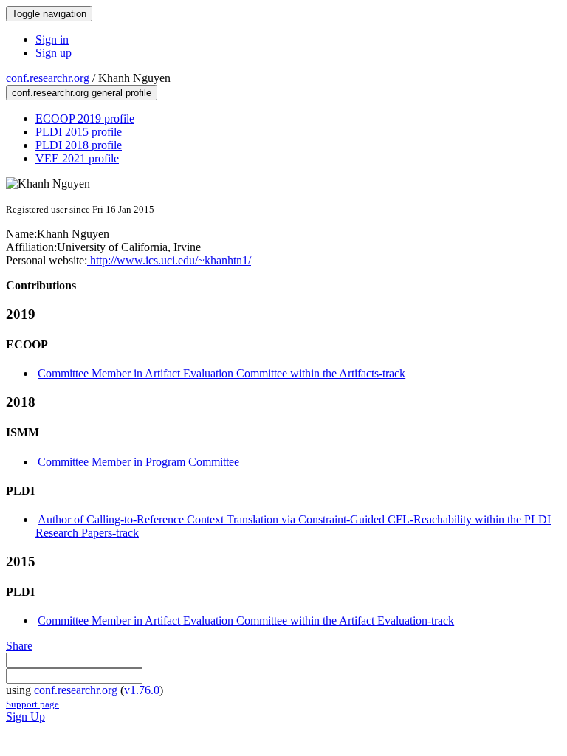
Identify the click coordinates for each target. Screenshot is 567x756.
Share (19, 645)
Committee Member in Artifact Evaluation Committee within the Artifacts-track (221, 373)
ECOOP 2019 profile (84, 118)
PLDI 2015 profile (78, 132)
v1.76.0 (141, 690)
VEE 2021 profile (77, 158)
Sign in (52, 39)
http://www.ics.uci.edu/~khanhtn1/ (169, 260)
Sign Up (25, 716)
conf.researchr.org (47, 78)
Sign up (53, 53)
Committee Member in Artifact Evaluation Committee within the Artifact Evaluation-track (246, 620)
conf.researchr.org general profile (81, 92)
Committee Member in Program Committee (138, 462)
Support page (32, 703)
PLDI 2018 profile (78, 145)
